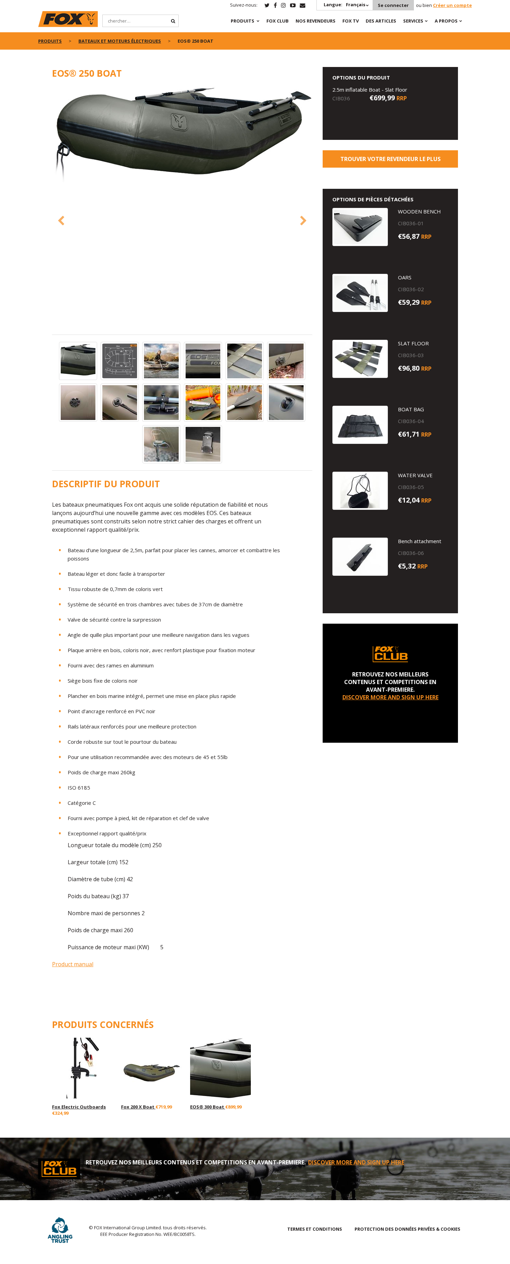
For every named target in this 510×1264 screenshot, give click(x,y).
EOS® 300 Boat (207, 1107)
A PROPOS (446, 21)
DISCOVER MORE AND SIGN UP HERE (390, 697)
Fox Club (277, 21)
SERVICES (413, 21)
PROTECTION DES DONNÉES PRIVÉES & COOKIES (407, 1229)
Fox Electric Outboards (79, 1107)
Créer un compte (452, 5)
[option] (182, 135)
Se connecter (393, 5)
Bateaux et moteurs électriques (119, 41)
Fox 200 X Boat (138, 1107)
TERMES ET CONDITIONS (314, 1229)
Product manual (72, 964)
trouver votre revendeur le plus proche (390, 161)
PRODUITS (242, 21)
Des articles (381, 21)
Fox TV (350, 21)
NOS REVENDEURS (315, 21)
